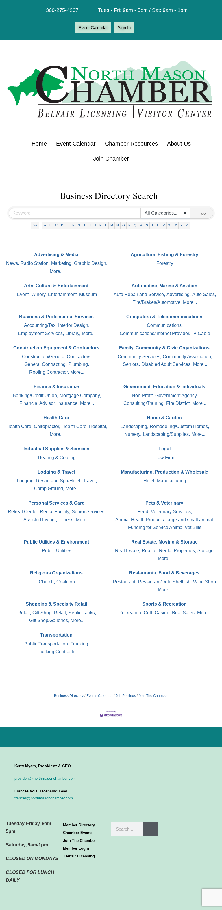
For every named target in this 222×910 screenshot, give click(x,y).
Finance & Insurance (56, 386)
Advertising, (178, 294)
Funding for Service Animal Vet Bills (164, 527)
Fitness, (66, 519)
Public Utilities (56, 550)
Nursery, (132, 434)
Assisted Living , (40, 519)
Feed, (143, 511)
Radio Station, (35, 263)
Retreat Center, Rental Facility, (39, 511)
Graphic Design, (90, 263)
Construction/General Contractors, (57, 356)
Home (39, 143)
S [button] (147, 225)
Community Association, (187, 356)
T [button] (152, 225)
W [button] (169, 225)
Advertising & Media (56, 254)
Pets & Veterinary (164, 502)
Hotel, (149, 480)
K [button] (100, 225)
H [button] (85, 225)
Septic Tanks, (82, 612)
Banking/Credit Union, (35, 395)
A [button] (45, 225)
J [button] (95, 225)
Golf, (148, 612)
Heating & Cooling (57, 457)
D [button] (62, 225)
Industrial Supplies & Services (56, 448)
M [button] (111, 225)
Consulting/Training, (144, 403)
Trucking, (80, 643)
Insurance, (68, 403)
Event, (23, 294)
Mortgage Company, (80, 395)
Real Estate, (127, 550)
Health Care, (19, 426)
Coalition (65, 581)
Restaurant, (124, 581)
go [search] (203, 213)
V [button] (164, 225)
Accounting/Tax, (40, 325)
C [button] (56, 225)
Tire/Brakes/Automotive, (157, 302)
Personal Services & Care (56, 502)
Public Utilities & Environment (56, 541)
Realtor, (150, 550)
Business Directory (69, 696)
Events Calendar (99, 696)
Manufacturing (171, 480)
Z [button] (187, 225)
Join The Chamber (153, 696)
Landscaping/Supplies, (166, 434)
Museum (88, 294)
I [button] (90, 225)
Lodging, (26, 480)
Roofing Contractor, (49, 372)
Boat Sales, (184, 612)
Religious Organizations (56, 572)
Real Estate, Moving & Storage (164, 541)
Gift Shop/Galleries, (49, 620)
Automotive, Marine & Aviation (164, 285)
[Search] (150, 829)
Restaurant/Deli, (154, 581)
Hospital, (98, 426)
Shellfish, (182, 581)
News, (12, 263)
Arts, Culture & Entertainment (56, 285)
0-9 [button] (35, 225)
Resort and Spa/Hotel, (59, 480)
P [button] (129, 225)
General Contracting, (45, 364)
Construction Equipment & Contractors (56, 347)
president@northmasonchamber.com (45, 778)
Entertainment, (63, 294)
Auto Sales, (204, 294)
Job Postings (126, 696)
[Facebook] (143, 27)
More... (57, 271)
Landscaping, (134, 426)
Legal (164, 448)
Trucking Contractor (57, 651)
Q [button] (135, 225)
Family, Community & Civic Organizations (164, 347)
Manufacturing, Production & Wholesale (164, 472)
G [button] (79, 225)
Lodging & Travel (56, 472)
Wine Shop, (205, 581)
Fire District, (178, 403)
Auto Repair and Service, (139, 294)
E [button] (68, 225)
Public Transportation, (46, 643)
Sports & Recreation (164, 604)
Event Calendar (76, 143)
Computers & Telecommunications (164, 316)
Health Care (56, 417)
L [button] (106, 225)
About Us (179, 143)
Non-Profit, (143, 395)
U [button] (158, 225)
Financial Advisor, (37, 403)
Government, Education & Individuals (164, 386)
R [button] (141, 225)
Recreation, (130, 612)
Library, (72, 333)
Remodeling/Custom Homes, (179, 426)
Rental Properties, (177, 550)
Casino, (163, 612)
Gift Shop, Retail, (49, 612)
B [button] (50, 225)
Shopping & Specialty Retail (56, 604)
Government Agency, (176, 395)
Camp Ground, (49, 488)
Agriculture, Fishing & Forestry (164, 254)
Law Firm (164, 457)
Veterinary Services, (171, 511)
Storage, (206, 550)
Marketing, (62, 263)
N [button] (117, 225)
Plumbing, (78, 364)
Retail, (24, 612)
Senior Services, (89, 511)
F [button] (73, 225)
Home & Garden (164, 417)
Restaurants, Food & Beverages (164, 572)
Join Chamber (111, 158)
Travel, (90, 480)
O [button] (123, 225)
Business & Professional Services (56, 316)
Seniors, (131, 364)
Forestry (164, 263)
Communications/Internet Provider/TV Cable (165, 333)
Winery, (39, 294)
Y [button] (181, 225)
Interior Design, (73, 325)
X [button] (176, 225)
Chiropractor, (47, 426)
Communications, (165, 325)
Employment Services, (41, 333)
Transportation (56, 634)
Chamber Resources (131, 143)
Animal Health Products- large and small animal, (164, 519)
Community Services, (139, 356)
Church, (47, 581)
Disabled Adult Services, (166, 364)
